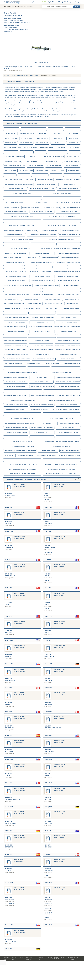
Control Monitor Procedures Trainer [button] (68, 280)
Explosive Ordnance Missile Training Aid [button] (42, 280)
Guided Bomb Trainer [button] (42, 437)
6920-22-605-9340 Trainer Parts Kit (59, 694)
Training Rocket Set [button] (52, 161)
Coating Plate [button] (9, 455)
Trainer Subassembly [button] (74, 267)
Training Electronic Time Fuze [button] (51, 207)
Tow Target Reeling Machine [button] (71, 285)
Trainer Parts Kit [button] (60, 267)
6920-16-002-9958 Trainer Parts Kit (19, 789)
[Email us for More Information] (65, 2)
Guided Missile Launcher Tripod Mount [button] (42, 404)
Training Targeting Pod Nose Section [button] (42, 427)
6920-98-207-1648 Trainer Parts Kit (59, 813)
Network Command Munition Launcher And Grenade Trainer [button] (62, 441)
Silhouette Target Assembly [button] (71, 161)
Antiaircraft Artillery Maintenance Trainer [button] (62, 198)
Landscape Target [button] (42, 377)
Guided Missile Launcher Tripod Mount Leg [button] (16, 354)
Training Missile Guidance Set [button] (39, 409)
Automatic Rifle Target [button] (57, 170)
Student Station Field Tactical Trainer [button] (41, 349)
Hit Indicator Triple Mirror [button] (32, 308)
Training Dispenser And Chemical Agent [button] (68, 262)
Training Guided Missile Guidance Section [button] (68, 395)
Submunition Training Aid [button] (42, 340)
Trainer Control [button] (73, 129)
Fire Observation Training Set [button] (68, 211)
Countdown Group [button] (32, 161)
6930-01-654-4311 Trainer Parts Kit (59, 594)
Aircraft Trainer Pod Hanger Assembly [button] (16, 432)
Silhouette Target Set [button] (73, 156)
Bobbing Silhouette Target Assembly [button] (14, 165)
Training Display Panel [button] (45, 267)
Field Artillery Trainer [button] (30, 147)
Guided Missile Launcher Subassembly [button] (15, 313)
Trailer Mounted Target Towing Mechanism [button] (42, 188)
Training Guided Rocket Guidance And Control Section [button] (61, 473)
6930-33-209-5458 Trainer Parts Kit (19, 837)
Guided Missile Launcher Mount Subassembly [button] (22, 473)
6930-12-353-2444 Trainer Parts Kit (19, 813)
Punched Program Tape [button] (69, 184)
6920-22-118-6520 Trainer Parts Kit (59, 837)
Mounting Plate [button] (31, 290)
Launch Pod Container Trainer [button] (68, 322)
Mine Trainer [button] (61, 147)
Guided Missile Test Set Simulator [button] (61, 372)
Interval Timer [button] (43, 133)
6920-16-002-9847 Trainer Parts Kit (19, 646)
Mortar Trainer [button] (74, 147)
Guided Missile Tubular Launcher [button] (15, 381)
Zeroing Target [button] (46, 423)
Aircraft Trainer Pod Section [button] (15, 437)
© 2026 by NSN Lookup (74, 958)
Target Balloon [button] (73, 133)
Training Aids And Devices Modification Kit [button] (47, 285)
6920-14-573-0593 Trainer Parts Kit (59, 860)
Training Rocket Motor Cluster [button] (13, 179)
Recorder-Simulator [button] (38, 368)
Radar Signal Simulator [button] (11, 129)
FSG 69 (19, 27)
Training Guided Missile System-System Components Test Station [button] (22, 198)
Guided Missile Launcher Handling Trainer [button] (68, 202)
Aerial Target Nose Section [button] (52, 299)
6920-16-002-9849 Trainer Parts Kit (59, 889)
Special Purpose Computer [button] (25, 455)
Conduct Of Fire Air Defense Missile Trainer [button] (16, 317)
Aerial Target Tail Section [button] (71, 299)
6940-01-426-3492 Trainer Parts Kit (19, 594)
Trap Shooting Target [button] (42, 142)
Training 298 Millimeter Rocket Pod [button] (16, 262)
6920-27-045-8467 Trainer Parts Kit (19, 485)
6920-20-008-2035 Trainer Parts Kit (19, 670)
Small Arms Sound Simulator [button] (12, 257)
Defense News (14, 958)
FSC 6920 (20, 20)
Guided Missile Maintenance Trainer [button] (15, 336)
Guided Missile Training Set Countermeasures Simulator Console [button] (22, 391)
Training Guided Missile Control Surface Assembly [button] (18, 184)
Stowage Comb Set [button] (68, 427)
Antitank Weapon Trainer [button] (12, 308)
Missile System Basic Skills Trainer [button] (68, 340)
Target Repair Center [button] (42, 138)
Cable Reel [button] (33, 156)
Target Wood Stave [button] (56, 175)
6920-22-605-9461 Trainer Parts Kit (59, 670)
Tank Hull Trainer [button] (41, 152)
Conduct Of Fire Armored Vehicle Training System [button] (62, 225)
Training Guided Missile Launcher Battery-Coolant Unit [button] (62, 460)
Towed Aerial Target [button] (69, 313)
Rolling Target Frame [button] (72, 165)
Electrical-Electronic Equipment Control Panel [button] (18, 285)
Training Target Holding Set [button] (42, 253)
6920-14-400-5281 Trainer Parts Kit (59, 485)
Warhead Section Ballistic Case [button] (13, 267)
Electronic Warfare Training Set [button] (15, 280)
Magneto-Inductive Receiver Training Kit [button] (22, 446)
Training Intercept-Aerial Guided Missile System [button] (61, 400)
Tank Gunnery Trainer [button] (26, 152)
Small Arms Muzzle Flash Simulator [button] (68, 253)
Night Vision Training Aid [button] (27, 133)
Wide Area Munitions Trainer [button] (68, 354)
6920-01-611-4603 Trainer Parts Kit (19, 622)
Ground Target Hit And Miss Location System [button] (17, 359)
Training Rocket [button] (73, 142)
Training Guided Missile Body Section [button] (43, 359)
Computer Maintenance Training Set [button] (15, 276)
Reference (29, 6)
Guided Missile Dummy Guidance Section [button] (61, 418)
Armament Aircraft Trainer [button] (42, 276)
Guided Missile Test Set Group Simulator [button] (15, 377)
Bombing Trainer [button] (10, 133)
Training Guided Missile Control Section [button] (40, 326)
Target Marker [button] (58, 138)
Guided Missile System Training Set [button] (14, 156)
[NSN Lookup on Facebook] (63, 957)
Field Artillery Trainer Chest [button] (12, 161)
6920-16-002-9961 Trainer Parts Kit (59, 741)
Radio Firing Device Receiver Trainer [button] (69, 336)
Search (34, 2)
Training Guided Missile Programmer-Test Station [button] (62, 391)
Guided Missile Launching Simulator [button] (68, 437)
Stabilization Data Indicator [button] (71, 363)
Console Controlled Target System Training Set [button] (22, 221)
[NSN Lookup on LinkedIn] (61, 957)
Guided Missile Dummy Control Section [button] (22, 418)
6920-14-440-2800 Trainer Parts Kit (59, 566)
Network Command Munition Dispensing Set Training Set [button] (20, 450)
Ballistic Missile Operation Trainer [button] (68, 276)
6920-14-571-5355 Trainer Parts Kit (19, 694)
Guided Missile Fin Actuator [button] (16, 331)
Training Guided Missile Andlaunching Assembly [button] (22, 469)
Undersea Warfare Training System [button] (46, 455)
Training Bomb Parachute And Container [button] (15, 395)
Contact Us (6, 958)
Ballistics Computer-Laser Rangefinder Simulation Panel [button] (20, 230)
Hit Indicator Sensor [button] (42, 322)
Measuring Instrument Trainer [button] (71, 290)
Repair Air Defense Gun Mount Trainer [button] (22, 239)
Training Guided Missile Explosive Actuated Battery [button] (22, 464)
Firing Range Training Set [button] (12, 299)
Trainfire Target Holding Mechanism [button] (53, 156)
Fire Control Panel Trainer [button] (68, 317)
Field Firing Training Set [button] (32, 299)
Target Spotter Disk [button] (26, 142)
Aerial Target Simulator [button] (34, 303)
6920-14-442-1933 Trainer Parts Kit (59, 537)
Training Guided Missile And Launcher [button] (69, 455)
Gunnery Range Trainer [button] (46, 147)
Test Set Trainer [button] (46, 271)
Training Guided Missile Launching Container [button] (42, 313)
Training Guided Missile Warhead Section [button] (42, 386)
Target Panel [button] (30, 179)
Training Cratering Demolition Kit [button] (68, 244)
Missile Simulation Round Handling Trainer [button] (67, 345)
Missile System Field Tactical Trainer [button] (15, 349)
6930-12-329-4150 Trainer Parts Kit (59, 789)
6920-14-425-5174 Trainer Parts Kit (59, 513)
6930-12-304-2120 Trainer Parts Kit (59, 646)
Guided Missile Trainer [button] (52, 308)
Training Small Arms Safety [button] (72, 175)
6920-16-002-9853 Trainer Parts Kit (59, 765)
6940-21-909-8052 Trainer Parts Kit (59, 622)
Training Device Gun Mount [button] (14, 234)
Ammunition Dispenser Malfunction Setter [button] (42, 262)
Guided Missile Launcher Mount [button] (31, 207)
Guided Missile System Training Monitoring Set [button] (66, 409)
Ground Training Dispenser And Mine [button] (15, 211)
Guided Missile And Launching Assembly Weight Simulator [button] (22, 460)
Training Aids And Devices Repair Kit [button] (70, 423)
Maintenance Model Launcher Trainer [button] (43, 317)
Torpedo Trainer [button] (75, 152)
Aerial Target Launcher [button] (48, 450)
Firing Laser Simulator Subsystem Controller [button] (67, 271)
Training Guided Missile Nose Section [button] (14, 326)
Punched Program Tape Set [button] (15, 188)
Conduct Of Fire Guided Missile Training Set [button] (16, 244)
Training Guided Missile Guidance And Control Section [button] (61, 414)
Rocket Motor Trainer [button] (12, 290)
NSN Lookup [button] (7, 6)
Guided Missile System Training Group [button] (43, 244)
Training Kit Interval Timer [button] (68, 331)
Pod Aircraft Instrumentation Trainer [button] (16, 427)
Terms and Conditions (29, 958)
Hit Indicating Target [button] (42, 202)
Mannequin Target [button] (31, 257)
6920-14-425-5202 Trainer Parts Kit (19, 537)
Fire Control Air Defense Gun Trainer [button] (69, 234)
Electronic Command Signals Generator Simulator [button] (22, 372)
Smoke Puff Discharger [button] (26, 170)
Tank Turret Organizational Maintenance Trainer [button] (42, 234)
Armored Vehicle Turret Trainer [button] (58, 152)
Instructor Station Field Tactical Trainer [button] (68, 349)
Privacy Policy (41, 958)
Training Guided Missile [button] (52, 363)
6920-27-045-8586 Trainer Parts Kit (19, 566)
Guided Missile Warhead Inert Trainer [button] (68, 294)
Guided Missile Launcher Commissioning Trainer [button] (61, 469)
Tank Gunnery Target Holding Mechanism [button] (61, 221)
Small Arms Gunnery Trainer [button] (70, 230)
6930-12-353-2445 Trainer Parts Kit (19, 931)
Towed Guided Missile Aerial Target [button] (15, 409)
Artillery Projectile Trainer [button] (42, 331)
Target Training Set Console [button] (50, 257)
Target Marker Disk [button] (10, 142)
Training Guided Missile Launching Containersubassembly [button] (61, 464)
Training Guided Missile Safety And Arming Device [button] (66, 368)
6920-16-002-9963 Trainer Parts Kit (19, 889)
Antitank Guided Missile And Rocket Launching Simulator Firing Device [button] (60, 248)
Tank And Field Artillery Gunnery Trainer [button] (22, 216)
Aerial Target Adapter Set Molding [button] (14, 303)
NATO (13, 75)
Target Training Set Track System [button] (70, 257)
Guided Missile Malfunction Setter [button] (15, 368)
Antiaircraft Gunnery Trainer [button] (12, 147)
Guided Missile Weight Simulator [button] (15, 202)
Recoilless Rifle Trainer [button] (11, 152)
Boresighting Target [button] (10, 175)
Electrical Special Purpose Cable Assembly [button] (33, 129)
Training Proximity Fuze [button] (33, 363)
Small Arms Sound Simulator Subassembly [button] (16, 340)
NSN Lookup (7, 75)
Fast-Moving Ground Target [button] (40, 175)
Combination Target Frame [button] (35, 165)
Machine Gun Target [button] (73, 170)
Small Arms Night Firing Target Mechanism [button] (68, 179)
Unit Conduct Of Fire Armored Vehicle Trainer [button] (22, 225)
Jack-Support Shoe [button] (30, 267)
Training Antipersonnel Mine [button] (49, 230)
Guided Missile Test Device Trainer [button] (43, 294)
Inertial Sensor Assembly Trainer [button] (68, 432)
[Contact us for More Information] (62, 2)
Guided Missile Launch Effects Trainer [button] (22, 414)
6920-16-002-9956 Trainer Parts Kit (19, 860)
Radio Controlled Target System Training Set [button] (62, 216)
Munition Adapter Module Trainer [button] (22, 441)
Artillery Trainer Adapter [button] (11, 207)
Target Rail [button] (58, 142)
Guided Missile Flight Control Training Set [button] (68, 381)
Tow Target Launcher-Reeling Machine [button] (68, 386)
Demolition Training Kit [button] (42, 354)
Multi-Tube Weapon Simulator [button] (42, 432)
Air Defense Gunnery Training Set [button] (20, 248)
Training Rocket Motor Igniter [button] (46, 184)
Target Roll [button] (24, 175)
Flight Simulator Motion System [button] (29, 271)
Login (78, 2)
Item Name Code (34, 75)
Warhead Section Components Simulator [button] (42, 395)
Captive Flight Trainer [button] (10, 271)
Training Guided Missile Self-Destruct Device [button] (67, 326)
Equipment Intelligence (19, 6)
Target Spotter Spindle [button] (10, 138)
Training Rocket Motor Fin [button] (68, 359)
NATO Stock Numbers (22, 75)
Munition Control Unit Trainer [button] (61, 446)
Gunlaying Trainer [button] (72, 303)
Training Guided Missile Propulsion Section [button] (22, 400)
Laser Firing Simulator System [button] (71, 207)
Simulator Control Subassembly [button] (15, 322)
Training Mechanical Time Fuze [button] (13, 363)
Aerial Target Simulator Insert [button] (53, 303)
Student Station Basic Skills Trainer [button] (15, 345)
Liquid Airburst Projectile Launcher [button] (15, 253)
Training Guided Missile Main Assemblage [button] (68, 377)
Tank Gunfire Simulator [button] (41, 381)
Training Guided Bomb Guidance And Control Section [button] (19, 423)
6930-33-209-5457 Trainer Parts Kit (19, 718)
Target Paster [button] (58, 133)
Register (71, 2)
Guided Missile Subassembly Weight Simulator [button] (42, 336)
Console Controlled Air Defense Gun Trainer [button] (61, 239)
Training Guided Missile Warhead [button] (15, 386)
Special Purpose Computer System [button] (70, 450)
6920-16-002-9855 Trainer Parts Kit (59, 718)
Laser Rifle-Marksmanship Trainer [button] (42, 211)
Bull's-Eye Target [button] (74, 138)
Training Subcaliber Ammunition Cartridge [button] (16, 294)
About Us (21, 958)
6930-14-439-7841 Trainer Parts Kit (19, 513)
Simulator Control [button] (55, 129)
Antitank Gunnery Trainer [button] (71, 308)
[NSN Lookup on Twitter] (66, 957)
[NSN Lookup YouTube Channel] (68, 957)
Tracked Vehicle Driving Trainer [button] (68, 188)
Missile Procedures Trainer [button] (51, 290)
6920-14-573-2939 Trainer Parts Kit (19, 765)
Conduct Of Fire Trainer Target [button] (22, 193)
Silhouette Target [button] (26, 138)
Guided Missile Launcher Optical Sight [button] (16, 404)
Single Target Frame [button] (10, 170)
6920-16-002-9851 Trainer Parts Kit (19, 741)
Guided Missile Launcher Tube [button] (68, 404)
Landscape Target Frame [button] (54, 165)
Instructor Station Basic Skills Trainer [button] (41, 345)
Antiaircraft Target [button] (42, 170)
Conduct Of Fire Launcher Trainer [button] (61, 193)
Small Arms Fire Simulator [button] (45, 179)
